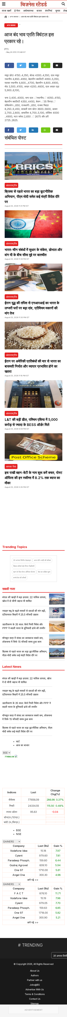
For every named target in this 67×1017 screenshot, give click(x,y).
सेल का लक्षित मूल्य (44, 572)
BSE (18, 830)
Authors (35, 975)
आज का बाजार (22, 745)
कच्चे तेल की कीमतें (19, 577)
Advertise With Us (35, 989)
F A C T (18, 893)
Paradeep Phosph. (19, 860)
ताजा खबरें (6, 10)
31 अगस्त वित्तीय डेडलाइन (22, 560)
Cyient (18, 855)
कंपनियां (48, 10)
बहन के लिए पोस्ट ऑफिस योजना (24, 572)
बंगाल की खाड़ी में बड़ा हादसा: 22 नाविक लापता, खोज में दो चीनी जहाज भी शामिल (26, 680)
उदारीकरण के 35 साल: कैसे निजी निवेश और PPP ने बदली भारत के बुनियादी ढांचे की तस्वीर (26, 704)
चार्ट (18, 741)
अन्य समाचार (14, 16)
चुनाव (57, 10)
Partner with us (34, 980)
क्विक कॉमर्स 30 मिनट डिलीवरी (23, 566)
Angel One (18, 874)
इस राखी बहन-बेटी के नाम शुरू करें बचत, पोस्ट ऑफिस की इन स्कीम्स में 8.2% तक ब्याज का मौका (33, 478)
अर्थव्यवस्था (28, 10)
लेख (65, 10)
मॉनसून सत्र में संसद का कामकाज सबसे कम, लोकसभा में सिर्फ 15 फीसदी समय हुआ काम (27, 717)
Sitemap (35, 1003)
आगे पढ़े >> (32, 879)
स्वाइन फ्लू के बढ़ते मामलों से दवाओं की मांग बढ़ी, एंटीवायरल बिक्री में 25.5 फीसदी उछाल (24, 692)
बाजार (39, 10)
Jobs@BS (35, 984)
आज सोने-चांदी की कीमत (42, 560)
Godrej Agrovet (19, 865)
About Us (34, 970)
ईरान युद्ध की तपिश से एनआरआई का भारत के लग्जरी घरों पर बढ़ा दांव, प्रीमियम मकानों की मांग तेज (32, 308)
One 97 (18, 870)
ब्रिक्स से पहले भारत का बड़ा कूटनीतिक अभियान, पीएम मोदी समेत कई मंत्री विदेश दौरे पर (32, 196)
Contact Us (34, 998)
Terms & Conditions (35, 994)
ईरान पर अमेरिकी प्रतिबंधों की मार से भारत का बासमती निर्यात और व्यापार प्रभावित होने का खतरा (33, 366)
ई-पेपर (17, 10)
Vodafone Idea (18, 850)
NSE (18, 834)
